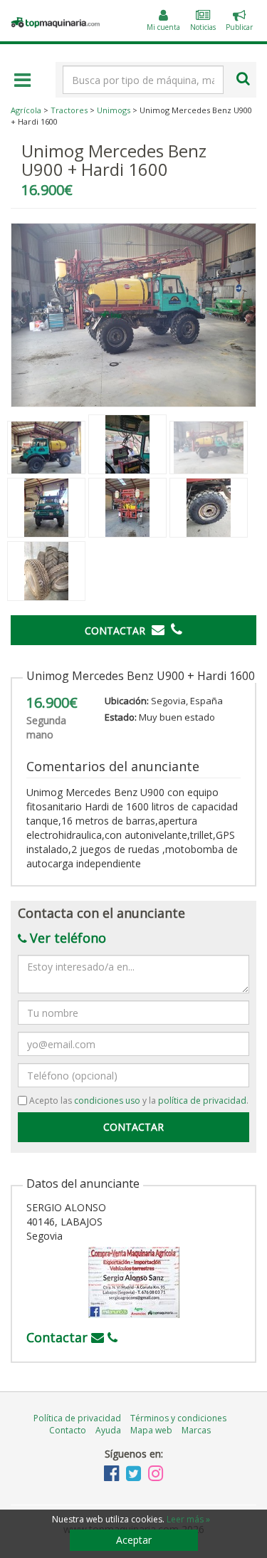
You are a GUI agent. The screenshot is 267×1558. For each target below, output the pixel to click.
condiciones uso (107, 1100)
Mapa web (151, 1430)
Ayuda (108, 1430)
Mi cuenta (163, 27)
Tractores (69, 110)
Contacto (67, 1430)
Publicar (239, 22)
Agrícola (26, 110)
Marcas (196, 1430)
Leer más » (188, 1519)
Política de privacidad (77, 1418)
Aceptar (134, 1540)
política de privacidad (202, 1100)
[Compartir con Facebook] (235, 666)
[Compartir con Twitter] (250, 666)
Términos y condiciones (178, 1418)
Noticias (203, 27)
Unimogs (113, 110)
